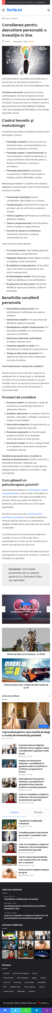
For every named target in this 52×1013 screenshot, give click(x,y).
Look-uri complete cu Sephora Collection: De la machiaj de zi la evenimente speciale (34, 797)
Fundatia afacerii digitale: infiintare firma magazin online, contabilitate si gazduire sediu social (34, 749)
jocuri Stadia (29, 982)
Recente (38, 812)
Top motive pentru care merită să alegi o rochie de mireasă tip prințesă (26, 733)
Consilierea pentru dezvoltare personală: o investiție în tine (33, 834)
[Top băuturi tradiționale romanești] (9, 824)
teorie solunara (29, 987)
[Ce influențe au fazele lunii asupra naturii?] (42, 954)
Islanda (43, 978)
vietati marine (8, 991)
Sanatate (14, 18)
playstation (42, 982)
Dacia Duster (8, 978)
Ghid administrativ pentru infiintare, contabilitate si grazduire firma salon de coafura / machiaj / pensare (32, 783)
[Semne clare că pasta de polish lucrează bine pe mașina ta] (9, 935)
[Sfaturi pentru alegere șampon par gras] (9, 873)
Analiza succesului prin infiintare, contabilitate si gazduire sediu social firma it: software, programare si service (33, 766)
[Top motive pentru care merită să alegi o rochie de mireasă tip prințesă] (26, 935)
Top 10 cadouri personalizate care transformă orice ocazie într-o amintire (33, 860)
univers (41, 987)
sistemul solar (15, 987)
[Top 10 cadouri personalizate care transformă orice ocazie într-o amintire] (9, 861)
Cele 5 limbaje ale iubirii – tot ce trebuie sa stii (26, 611)
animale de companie (21, 973)
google (34, 978)
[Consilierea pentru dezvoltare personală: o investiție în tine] (9, 836)
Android (6, 973)
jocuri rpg (17, 982)
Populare (14, 812)
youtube (32, 991)
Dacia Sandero (22, 978)
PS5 (5, 987)
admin (7, 42)
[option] (26, 609)
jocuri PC (6, 982)
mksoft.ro (45, 1003)
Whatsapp (21, 991)
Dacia (35, 973)
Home (6, 18)
